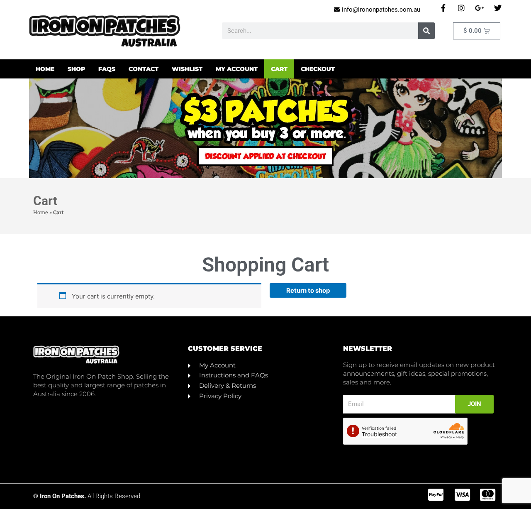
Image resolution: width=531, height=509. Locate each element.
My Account (237, 69)
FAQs (106, 69)
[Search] (426, 30)
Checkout (318, 69)
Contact (143, 69)
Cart (279, 69)
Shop (76, 69)
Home (45, 69)
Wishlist (187, 69)
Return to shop (308, 290)
